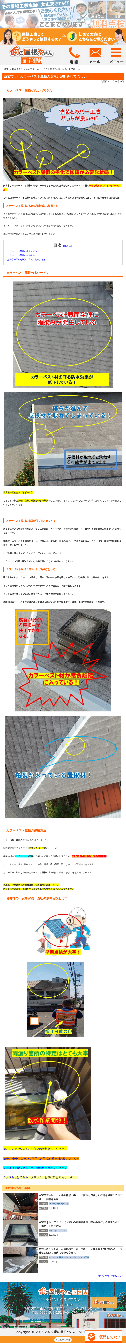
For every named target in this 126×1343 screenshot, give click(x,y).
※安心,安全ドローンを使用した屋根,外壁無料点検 (34, 1158)
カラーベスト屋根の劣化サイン (22, 251)
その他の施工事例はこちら (111, 1275)
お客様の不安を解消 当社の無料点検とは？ (28, 259)
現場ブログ (17, 69)
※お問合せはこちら (15, 1177)
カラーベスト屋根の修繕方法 (21, 255)
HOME (6, 69)
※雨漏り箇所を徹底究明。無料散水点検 (28, 1167)
